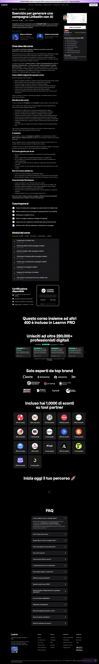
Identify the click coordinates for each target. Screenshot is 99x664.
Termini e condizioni (18, 661)
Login (77, 642)
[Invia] (95, 660)
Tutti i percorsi (41, 645)
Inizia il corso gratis (75, 27)
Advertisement (22, 9)
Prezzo (63, 4)
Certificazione (56, 4)
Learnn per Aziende (68, 637)
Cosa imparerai (38, 4)
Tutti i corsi (14, 9)
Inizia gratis (93, 4)
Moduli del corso (48, 4)
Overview (30, 4)
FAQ (67, 4)
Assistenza (79, 637)
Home (39, 637)
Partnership (66, 640)
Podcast (53, 647)
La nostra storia (41, 640)
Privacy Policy (80, 660)
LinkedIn (53, 645)
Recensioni (78, 640)
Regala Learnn (66, 647)
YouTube (53, 637)
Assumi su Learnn (67, 642)
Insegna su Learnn (67, 645)
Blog (52, 642)
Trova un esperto (42, 647)
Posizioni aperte (42, 650)
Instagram (53, 640)
